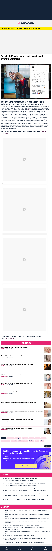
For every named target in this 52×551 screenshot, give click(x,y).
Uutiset (20, 440)
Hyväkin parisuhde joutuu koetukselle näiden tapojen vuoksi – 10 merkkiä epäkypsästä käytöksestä (25, 528)
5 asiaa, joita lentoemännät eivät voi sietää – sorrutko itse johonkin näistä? (25, 542)
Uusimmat (5, 474)
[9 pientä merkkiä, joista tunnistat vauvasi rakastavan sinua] (47, 377)
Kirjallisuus (24, 438)
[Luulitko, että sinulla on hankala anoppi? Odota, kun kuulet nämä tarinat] (47, 422)
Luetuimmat (6, 507)
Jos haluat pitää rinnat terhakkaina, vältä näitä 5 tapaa (19, 535)
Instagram (18, 438)
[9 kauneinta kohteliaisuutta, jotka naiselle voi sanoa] (47, 358)
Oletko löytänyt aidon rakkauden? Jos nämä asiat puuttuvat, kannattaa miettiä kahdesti (26, 511)
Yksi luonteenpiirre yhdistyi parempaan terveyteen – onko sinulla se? (16, 428)
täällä (28, 109)
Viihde (37, 440)
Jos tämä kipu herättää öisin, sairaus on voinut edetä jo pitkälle (22, 525)
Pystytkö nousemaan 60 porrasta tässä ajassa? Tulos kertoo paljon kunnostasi (18, 402)
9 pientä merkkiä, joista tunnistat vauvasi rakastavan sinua (14, 375)
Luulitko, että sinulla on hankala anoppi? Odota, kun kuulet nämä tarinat (17, 419)
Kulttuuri (31, 438)
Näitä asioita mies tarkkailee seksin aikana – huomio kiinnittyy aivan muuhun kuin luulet (27, 515)
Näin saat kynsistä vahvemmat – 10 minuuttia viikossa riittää (14, 347)
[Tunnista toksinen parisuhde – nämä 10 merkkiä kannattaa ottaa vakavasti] (47, 367)
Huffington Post (9, 338)
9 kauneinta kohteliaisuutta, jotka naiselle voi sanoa (12, 355)
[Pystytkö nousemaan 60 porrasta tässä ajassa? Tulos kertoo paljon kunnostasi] (47, 405)
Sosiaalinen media (6, 440)
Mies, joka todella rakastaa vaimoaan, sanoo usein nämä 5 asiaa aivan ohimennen (27, 518)
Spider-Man (14, 440)
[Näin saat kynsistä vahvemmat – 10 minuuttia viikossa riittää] (47, 350)
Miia (2, 62)
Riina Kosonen (4, 348)
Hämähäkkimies (10, 438)
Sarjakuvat (43, 438)
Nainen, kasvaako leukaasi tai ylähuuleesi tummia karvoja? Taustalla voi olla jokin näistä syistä (22, 411)
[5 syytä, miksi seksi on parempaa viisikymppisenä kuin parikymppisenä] (47, 386)
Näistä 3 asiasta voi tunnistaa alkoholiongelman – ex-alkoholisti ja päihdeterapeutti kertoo (27, 532)
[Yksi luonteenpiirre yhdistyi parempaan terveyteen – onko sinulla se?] (47, 431)
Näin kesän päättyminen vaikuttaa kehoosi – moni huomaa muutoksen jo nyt (18, 392)
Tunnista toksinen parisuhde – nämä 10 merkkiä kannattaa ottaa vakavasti (17, 364)
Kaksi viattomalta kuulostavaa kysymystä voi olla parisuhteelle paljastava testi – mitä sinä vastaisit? (26, 538)
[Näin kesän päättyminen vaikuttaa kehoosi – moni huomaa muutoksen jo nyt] (47, 394)
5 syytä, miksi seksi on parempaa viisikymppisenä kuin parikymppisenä (16, 383)
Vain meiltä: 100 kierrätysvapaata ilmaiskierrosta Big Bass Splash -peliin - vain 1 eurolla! (21, 28)
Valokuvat (31, 440)
